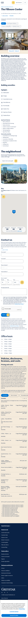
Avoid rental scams (5, 532)
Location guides (4, 542)
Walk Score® (19, 231)
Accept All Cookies (14, 615)
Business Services (5, 554)
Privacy (2, 568)
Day (8, 279)
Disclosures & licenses (6, 573)
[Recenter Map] (3, 196)
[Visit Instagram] (1, 592)
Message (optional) (5, 287)
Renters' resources (5, 539)
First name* (3, 252)
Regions (3, 559)
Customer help (4, 535)
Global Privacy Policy (19, 304)
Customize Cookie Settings (7, 582)
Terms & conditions (5, 570)
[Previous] (22, 398)
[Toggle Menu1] (25, 2)
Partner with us (4, 551)
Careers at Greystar (5, 556)
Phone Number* (4, 265)
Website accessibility (5, 580)
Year (14, 279)
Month (2, 279)
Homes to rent (4, 529)
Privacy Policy (22, 609)
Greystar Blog (4, 547)
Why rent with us (4, 544)
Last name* (3, 258)
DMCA (2, 578)
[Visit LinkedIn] (4, 592)
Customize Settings (14, 611)
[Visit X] (7, 592)
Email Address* (4, 271)
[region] (14, 609)
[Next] (26, 398)
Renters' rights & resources (7, 575)
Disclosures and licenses (7, 565)
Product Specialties (5, 561)
